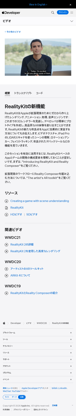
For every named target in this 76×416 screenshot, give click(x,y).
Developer (16, 323)
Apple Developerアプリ (32, 388)
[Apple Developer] (11, 12)
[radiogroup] (14, 397)
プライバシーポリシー (21, 409)
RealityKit (17, 207)
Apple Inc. (26, 406)
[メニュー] (72, 12)
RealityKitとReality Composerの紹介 (34, 293)
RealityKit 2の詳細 (22, 244)
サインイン (63, 12)
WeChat (7, 391)
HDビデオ (16, 214)
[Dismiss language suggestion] (70, 5)
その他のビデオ (13, 31)
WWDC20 (42, 323)
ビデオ (7, 21)
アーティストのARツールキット (26, 269)
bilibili (54, 388)
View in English (37, 4)
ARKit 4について (20, 275)
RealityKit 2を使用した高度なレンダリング (35, 251)
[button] (52, 12)
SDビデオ (32, 214)
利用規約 (6, 409)
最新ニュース (8, 388)
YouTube (16, 391)
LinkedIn (62, 388)
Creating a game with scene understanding (39, 201)
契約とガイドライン (41, 409)
